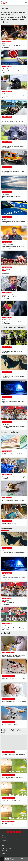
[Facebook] (11, 832)
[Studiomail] (17, 832)
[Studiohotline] (20, 832)
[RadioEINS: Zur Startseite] (12, 2)
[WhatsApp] (8, 832)
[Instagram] (14, 832)
